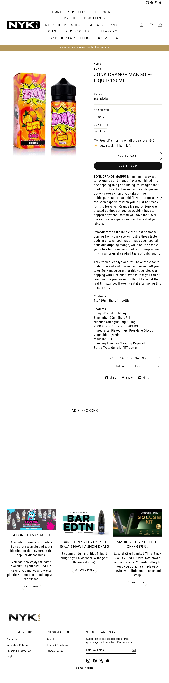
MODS (95, 25)
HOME (57, 12)
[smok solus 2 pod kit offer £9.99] (137, 523)
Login (10, 656)
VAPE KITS (77, 12)
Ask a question (128, 366)
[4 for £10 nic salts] (31, 519)
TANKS (114, 25)
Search (51, 639)
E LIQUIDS (104, 12)
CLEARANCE (110, 31)
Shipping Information (19, 651)
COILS (52, 31)
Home (97, 63)
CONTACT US (107, 38)
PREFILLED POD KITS (83, 18)
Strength (102, 110)
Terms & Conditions (58, 645)
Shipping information (128, 357)
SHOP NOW (31, 586)
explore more (84, 569)
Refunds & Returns (17, 645)
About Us (12, 639)
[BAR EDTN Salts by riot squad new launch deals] (84, 523)
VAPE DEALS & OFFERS (71, 38)
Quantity (101, 124)
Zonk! (98, 68)
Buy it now (128, 165)
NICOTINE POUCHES (63, 25)
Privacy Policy (55, 651)
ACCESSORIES (78, 31)
